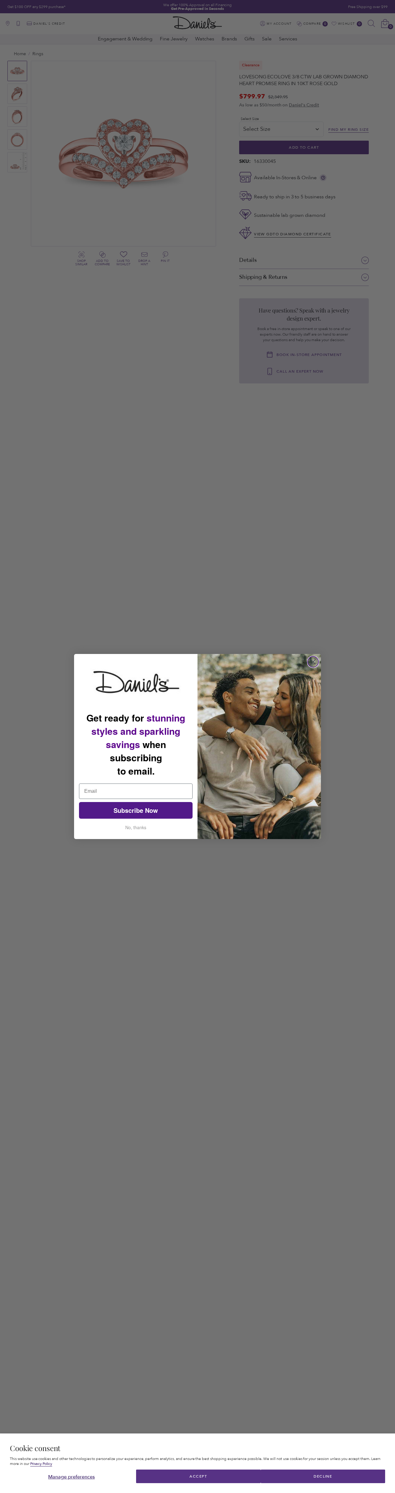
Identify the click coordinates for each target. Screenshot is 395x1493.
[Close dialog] (313, 661)
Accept (198, 1476)
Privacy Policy (41, 1463)
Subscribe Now (136, 810)
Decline (323, 1476)
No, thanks (135, 827)
